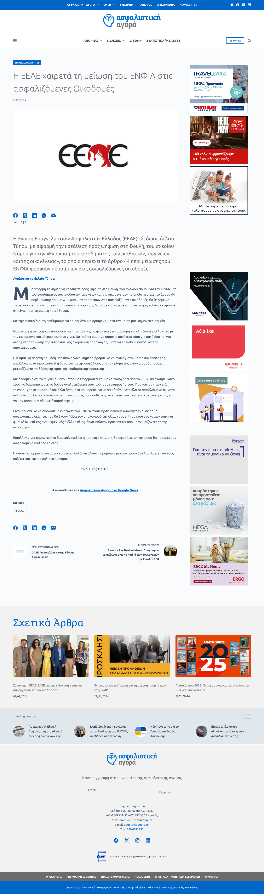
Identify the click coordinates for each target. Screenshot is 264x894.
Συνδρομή (127, 4)
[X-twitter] (126, 840)
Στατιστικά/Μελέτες (163, 40)
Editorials (235, 40)
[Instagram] (237, 4)
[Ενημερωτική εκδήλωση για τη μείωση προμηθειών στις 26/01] (132, 656)
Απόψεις (90, 40)
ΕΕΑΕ (19, 510)
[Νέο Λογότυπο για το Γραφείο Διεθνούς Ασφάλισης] (140, 731)
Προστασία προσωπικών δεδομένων (177, 876)
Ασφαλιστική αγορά (81, 4)
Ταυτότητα (211, 876)
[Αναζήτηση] (249, 40)
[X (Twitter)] (243, 4)
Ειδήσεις (114, 40)
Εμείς (107, 4)
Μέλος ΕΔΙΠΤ (142, 876)
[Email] (55, 215)
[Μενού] (15, 40)
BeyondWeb (191, 887)
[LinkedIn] (249, 4)
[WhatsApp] (46, 215)
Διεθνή (135, 40)
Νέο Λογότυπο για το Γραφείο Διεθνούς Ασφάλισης (164, 731)
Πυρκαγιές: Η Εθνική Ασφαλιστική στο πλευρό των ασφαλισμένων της (45, 731)
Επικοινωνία (166, 4)
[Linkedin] (148, 840)
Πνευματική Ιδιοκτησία (81, 876)
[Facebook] (232, 4)
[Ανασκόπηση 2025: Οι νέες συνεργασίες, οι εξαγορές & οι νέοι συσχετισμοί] (213, 656)
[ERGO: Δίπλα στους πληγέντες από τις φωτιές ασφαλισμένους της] (201, 731)
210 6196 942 (135, 829)
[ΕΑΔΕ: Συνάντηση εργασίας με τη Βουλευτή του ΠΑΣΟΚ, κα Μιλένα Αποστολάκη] (80, 731)
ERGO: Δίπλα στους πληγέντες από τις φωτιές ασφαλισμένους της (228, 731)
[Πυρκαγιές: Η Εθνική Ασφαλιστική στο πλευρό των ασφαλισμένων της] (19, 731)
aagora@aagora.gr (136, 824)
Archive (146, 4)
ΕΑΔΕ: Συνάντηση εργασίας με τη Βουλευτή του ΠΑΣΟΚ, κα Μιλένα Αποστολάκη (108, 731)
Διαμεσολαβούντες (27, 62)
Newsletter (188, 4)
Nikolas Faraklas (144, 887)
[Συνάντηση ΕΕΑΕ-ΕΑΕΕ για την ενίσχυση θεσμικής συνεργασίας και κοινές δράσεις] (51, 656)
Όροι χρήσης (54, 876)
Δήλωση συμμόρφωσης (115, 876)
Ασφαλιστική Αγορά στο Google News (109, 490)
